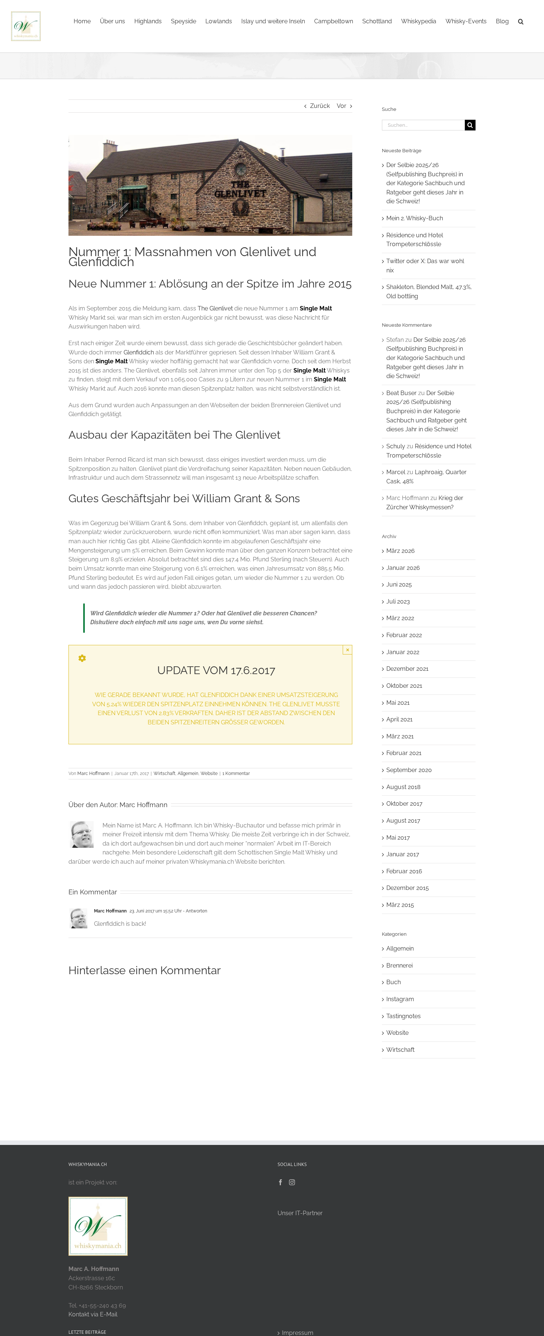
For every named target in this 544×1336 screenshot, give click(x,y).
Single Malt (316, 308)
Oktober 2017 (404, 803)
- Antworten (194, 911)
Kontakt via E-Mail (92, 1314)
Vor (341, 105)
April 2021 (399, 719)
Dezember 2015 (407, 887)
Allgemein (188, 773)
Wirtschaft (164, 773)
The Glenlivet (215, 308)
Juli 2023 (398, 601)
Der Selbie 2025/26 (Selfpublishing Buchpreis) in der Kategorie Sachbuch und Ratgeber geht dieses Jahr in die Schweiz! (425, 183)
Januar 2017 (402, 854)
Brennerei (399, 965)
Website (209, 773)
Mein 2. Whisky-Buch (414, 218)
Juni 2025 (399, 584)
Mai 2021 (398, 702)
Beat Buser (401, 393)
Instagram (400, 999)
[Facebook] (280, 1182)
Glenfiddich (139, 352)
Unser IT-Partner (300, 1213)
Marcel (395, 472)
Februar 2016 (404, 871)
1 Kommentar (236, 773)
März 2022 (400, 618)
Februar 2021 (404, 753)
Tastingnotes (403, 1016)
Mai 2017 (398, 837)
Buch (393, 982)
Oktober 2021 (404, 685)
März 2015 (400, 904)
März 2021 (400, 736)
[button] (521, 20)
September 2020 (409, 770)
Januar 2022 (402, 652)
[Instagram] (292, 1182)
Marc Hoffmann (93, 773)
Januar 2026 (403, 567)
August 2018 (403, 787)
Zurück (320, 105)
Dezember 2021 (407, 668)
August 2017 (403, 820)
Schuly (395, 446)
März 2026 (400, 550)
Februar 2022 (404, 635)
